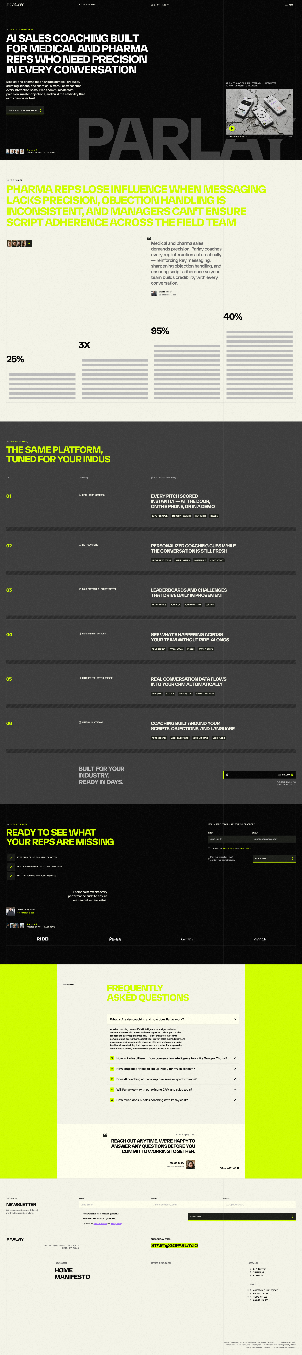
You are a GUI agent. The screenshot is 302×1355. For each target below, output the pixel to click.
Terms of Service (229, 848)
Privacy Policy (245, 848)
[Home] (15, 4)
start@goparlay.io (174, 1245)
